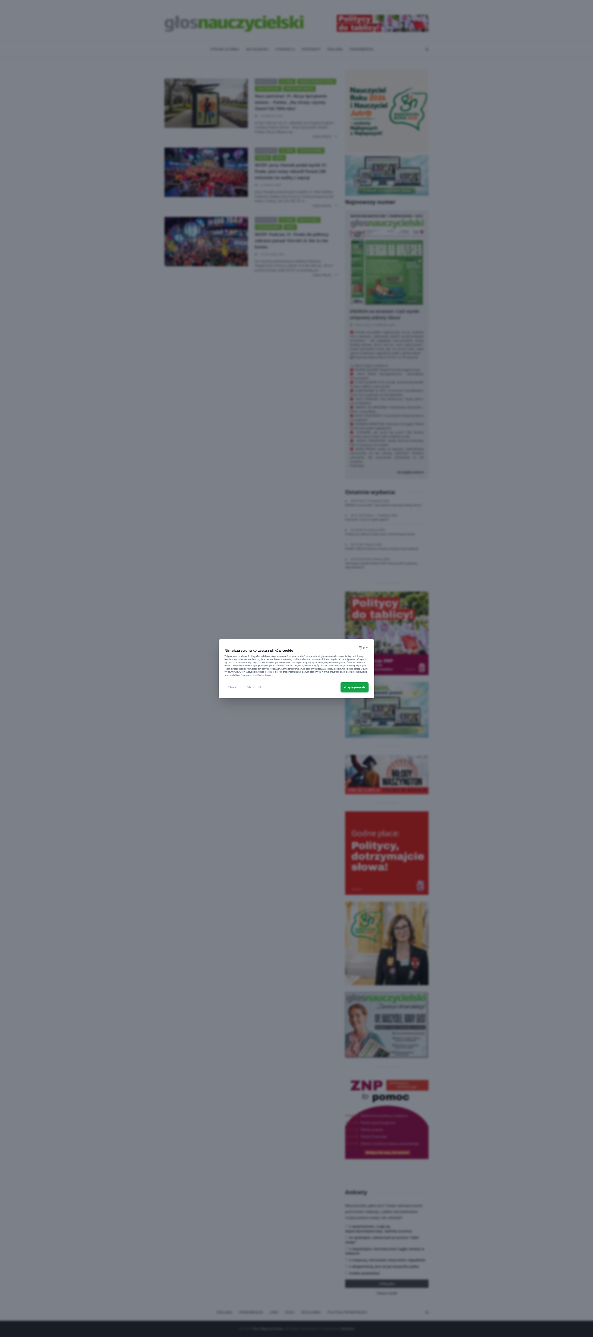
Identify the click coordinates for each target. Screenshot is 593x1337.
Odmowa (232, 687)
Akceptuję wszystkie (354, 687)
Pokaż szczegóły (254, 687)
